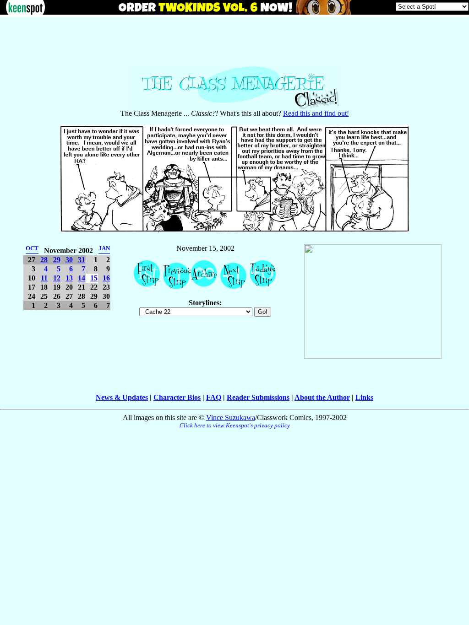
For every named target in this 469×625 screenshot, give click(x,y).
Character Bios (177, 397)
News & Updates (122, 397)
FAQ (213, 397)
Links (364, 397)
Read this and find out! (316, 113)
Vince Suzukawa (230, 417)
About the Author (322, 397)
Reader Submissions (258, 397)
